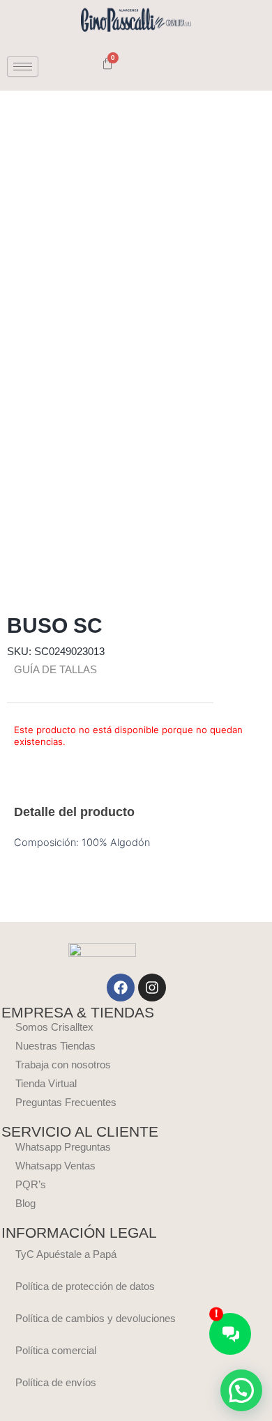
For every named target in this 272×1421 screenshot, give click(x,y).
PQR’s (30, 1184)
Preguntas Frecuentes (65, 1102)
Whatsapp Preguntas (63, 1147)
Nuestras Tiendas (55, 1046)
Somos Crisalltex (54, 1027)
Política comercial (55, 1350)
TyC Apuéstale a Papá (65, 1254)
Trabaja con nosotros (63, 1064)
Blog (25, 1203)
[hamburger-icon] (22, 66)
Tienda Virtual (46, 1083)
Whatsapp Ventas (55, 1166)
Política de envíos (55, 1382)
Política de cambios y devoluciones (95, 1318)
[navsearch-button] (70, 66)
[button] (241, 1390)
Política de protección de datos (85, 1286)
